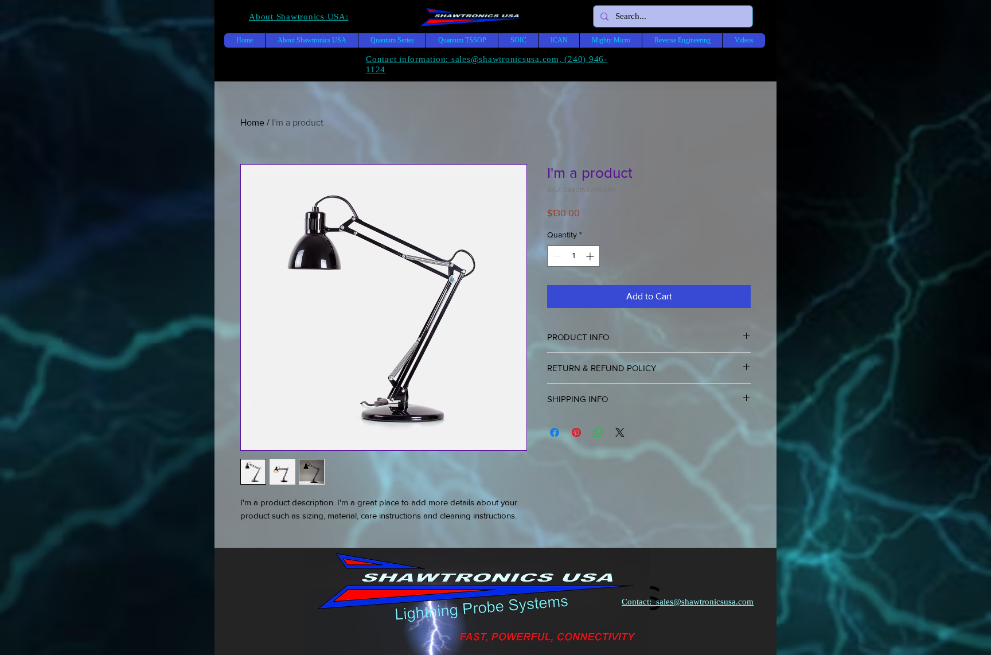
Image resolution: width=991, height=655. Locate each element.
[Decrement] (556, 256)
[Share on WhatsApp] (598, 432)
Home (252, 122)
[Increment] (591, 256)
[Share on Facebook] (554, 432)
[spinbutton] (573, 256)
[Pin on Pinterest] (576, 432)
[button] (299, 16)
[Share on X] (620, 432)
